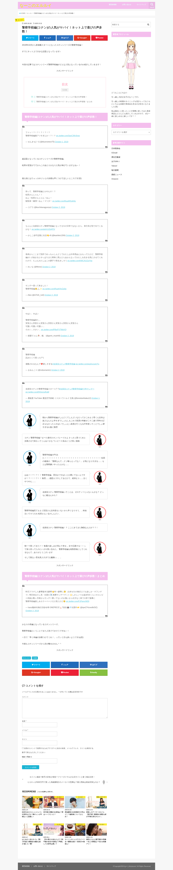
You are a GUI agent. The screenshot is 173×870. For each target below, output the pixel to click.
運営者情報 (113, 4)
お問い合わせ (126, 4)
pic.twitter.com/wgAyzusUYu (87, 364)
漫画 (35, 658)
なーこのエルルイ (36, 5)
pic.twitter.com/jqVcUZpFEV (43, 229)
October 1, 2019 (61, 142)
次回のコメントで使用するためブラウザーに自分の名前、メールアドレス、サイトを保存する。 (59, 748)
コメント (25, 697)
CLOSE (64, 90)
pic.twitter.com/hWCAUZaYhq (79, 261)
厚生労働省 (115, 157)
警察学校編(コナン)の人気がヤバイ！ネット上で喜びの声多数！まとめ (64, 102)
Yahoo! (114, 166)
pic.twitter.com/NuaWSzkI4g (64, 201)
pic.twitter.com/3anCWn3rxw (68, 136)
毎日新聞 (115, 170)
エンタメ (27, 658)
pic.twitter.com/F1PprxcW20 (77, 601)
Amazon (114, 179)
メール (25, 730)
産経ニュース (116, 174)
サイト (24, 739)
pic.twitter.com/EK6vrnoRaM (37, 392)
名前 (24, 721)
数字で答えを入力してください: (34, 752)
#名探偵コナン (58, 364)
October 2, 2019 (58, 207)
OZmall (114, 153)
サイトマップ (141, 4)
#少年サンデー (88, 389)
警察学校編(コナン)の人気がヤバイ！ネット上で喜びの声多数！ (61, 97)
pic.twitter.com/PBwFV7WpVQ (53, 330)
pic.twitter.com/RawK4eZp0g (54, 289)
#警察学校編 (70, 364)
